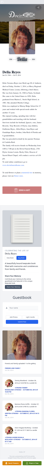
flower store (18, 176)
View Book (10, 258)
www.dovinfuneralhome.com (13, 165)
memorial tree (27, 172)
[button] (22, 345)
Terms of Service (27, 458)
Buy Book (21, 258)
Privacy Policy (16, 458)
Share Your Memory (13, 287)
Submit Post (22, 322)
